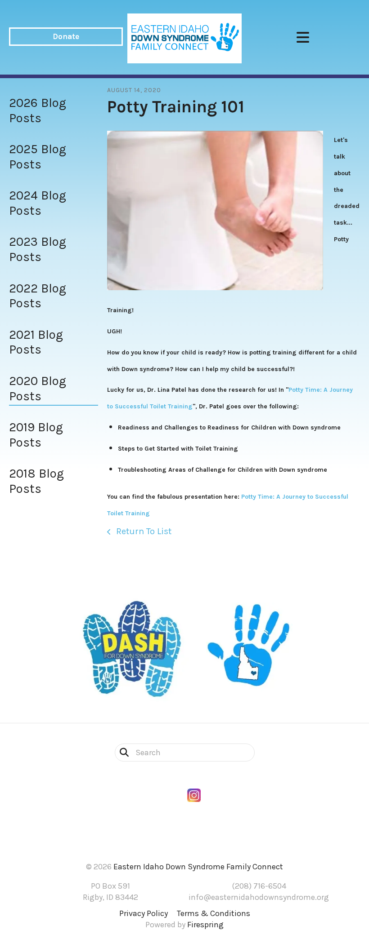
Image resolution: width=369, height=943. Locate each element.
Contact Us (184, 827)
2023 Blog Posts (37, 249)
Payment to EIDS (185, 847)
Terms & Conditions (213, 913)
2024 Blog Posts (37, 203)
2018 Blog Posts (36, 481)
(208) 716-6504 (259, 886)
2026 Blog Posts (37, 110)
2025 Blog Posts (37, 157)
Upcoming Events (184, 836)
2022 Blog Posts (37, 296)
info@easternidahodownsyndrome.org (259, 897)
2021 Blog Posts (36, 342)
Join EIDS (184, 817)
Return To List (142, 531)
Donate (66, 36)
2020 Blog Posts (37, 388)
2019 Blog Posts (36, 435)
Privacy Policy (143, 913)
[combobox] (185, 752)
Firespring (205, 925)
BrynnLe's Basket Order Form (184, 806)
